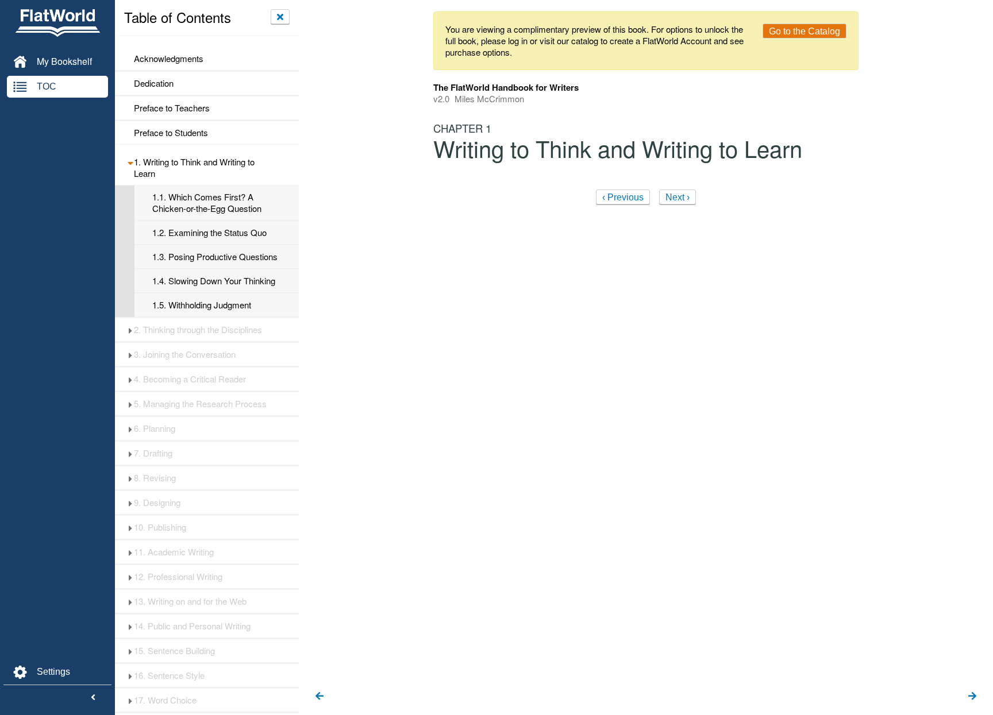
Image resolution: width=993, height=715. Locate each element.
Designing (157, 502)
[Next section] (972, 696)
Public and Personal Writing (192, 626)
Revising (155, 478)
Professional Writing (178, 576)
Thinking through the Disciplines (198, 329)
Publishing (160, 527)
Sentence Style (169, 675)
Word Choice (165, 700)
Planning (154, 428)
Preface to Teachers (172, 108)
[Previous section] (319, 696)
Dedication (154, 83)
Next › (677, 197)
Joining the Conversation (185, 354)
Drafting (153, 453)
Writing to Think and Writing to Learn (194, 167)
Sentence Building (174, 650)
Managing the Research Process (200, 403)
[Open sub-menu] (130, 162)
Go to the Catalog (804, 31)
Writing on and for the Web (190, 601)
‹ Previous (623, 197)
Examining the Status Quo (209, 232)
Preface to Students (171, 132)
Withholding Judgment (201, 305)
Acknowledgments (168, 58)
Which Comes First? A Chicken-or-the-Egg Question (206, 202)
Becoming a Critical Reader (190, 379)
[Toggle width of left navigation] (93, 698)
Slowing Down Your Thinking (213, 281)
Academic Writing (174, 552)
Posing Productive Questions (215, 256)
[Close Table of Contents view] (280, 16)
